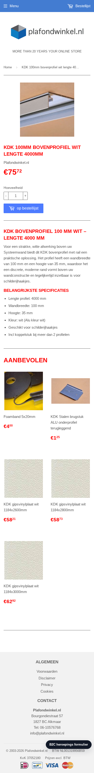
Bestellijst (82, 6)
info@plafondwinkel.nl (47, 733)
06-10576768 (50, 727)
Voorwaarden (47, 671)
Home (8, 67)
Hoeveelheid (13, 188)
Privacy (47, 685)
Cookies (47, 691)
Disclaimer (47, 678)
